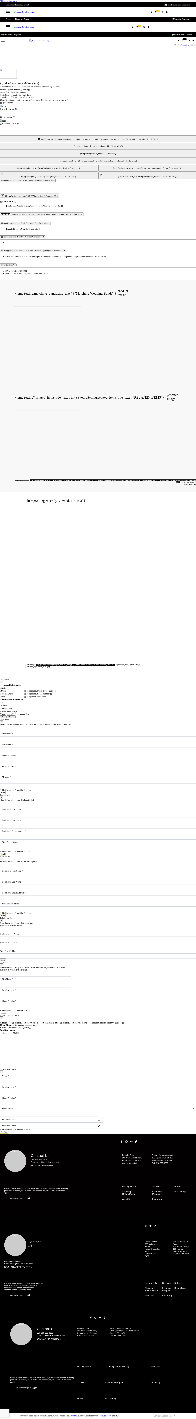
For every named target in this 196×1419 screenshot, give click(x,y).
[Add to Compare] (175, 45)
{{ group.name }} (7, 103)
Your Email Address (11, 904)
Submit (3, 1013)
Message (6, 777)
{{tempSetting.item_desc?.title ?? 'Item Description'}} (22, 237)
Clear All (11, 717)
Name (5, 1076)
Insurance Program (167, 1289)
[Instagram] (126, 1141)
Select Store (7, 1108)
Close (3, 717)
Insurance (157, 1192)
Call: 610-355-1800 (160, 1163)
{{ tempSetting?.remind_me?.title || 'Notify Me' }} (98, 154)
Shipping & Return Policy (128, 1192)
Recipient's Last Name (12, 820)
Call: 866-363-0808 (39, 1160)
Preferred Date (8, 1119)
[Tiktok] (136, 1141)
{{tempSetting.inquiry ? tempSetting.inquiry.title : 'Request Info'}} (98, 146)
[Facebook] (122, 1141)
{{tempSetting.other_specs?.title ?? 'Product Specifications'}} (24, 223)
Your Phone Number (11, 842)
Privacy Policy (129, 1186)
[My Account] (167, 12)
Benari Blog (180, 1191)
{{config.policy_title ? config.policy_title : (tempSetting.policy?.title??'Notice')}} (32, 250)
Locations (186, 5)
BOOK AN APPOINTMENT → (45, 1165)
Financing (157, 1199)
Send (3, 793)
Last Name (7, 744)
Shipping (151, 1289)
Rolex (177, 1186)
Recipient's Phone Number (14, 831)
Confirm (4, 1132)
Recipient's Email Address (14, 893)
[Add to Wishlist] (193, 45)
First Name (7, 734)
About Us (126, 1199)
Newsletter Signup (17, 1198)
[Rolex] (180, 12)
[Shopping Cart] (157, 12)
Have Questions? (7, 265)
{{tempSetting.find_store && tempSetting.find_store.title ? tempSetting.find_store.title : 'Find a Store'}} (98, 161)
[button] (8, 11)
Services (156, 1186)
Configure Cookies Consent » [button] (165, 1416)
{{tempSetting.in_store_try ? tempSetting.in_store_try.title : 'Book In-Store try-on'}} (48, 168)
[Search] (162, 12)
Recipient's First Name (12, 809)
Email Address (9, 766)
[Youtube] (131, 1141)
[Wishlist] (151, 12)
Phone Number (9, 755)
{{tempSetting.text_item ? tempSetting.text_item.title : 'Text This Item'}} (48, 177)
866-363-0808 (21, 271)
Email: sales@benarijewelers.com (45, 1162)
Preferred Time (9, 1126)
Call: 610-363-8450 (130, 1163)
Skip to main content (8, 1)
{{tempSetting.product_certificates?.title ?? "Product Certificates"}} (27, 180)
